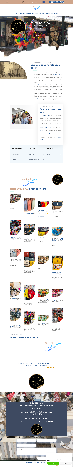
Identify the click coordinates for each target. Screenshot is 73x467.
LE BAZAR (17, 13)
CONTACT (56, 13)
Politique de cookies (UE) (42, 462)
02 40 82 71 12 (12, 2)
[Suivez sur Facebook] (44, 2)
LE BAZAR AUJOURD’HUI (40, 13)
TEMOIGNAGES (49, 13)
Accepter (53, 463)
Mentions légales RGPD (31, 462)
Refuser (65, 463)
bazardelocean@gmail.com (31, 2)
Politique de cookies (59, 465)
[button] (71, 454)
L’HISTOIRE (22, 13)
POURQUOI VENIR (30, 13)
